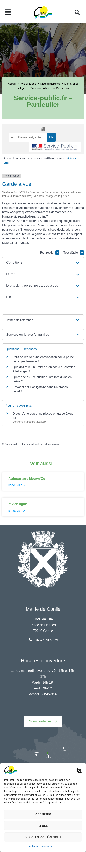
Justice (38, 158)
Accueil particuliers (17, 158)
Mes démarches (50, 83)
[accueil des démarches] (43, 128)
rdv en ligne (17, 504)
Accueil (12, 83)
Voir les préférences (43, 837)
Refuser (43, 826)
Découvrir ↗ (16, 485)
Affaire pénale (56, 158)
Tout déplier (71, 252)
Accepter (43, 814)
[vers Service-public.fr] (55, 147)
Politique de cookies (41, 846)
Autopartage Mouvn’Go (26, 478)
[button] (80, 770)
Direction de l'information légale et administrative (32, 444)
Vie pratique (28, 83)
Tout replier (47, 252)
